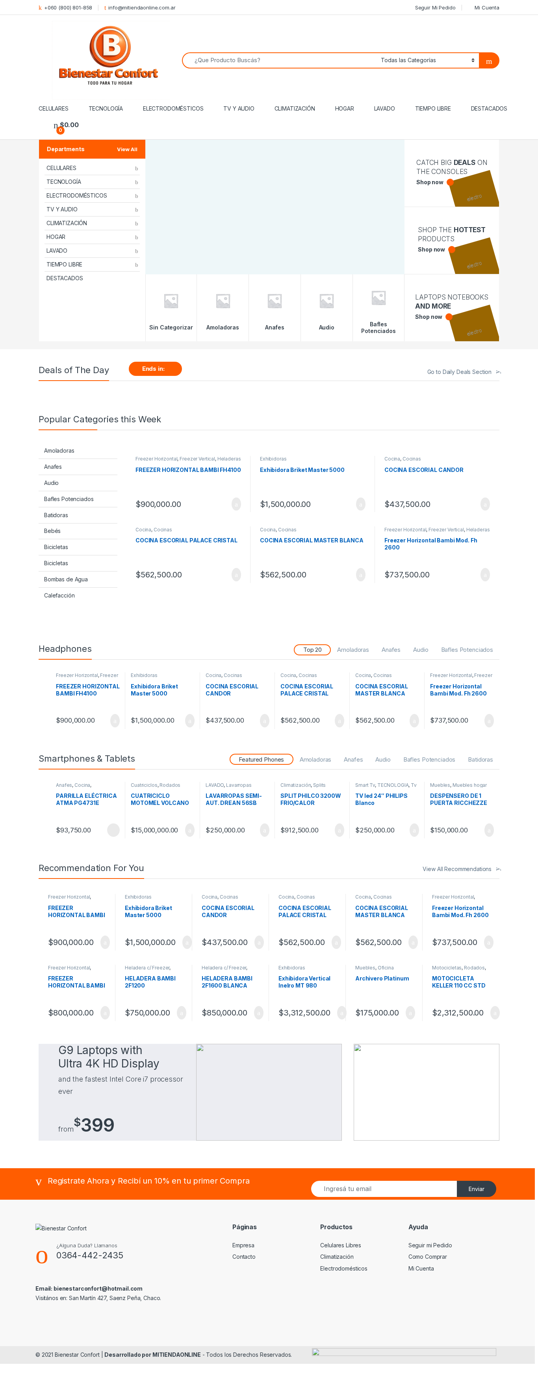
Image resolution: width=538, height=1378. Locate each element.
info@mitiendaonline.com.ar (141, 7)
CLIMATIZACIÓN (295, 108)
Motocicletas (447, 968)
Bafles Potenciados (68, 499)
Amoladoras (59, 450)
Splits (319, 785)
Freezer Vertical (197, 459)
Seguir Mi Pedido (435, 7)
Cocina (392, 459)
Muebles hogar (470, 785)
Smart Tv (365, 785)
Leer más (113, 830)
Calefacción (59, 595)
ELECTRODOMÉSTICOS (173, 108)
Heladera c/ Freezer (147, 968)
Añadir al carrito (233, 504)
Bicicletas (56, 547)
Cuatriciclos (144, 785)
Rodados (170, 785)
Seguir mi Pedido (430, 1245)
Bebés (52, 530)
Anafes (53, 466)
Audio (51, 482)
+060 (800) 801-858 (68, 7)
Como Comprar (427, 1256)
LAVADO (384, 108)
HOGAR (344, 108)
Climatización (295, 785)
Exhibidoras (273, 459)
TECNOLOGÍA (106, 108)
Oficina (386, 968)
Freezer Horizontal (156, 459)
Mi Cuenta (487, 7)
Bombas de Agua (66, 579)
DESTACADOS (489, 108)
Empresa (243, 1245)
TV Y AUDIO (238, 108)
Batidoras (56, 515)
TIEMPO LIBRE (433, 108)
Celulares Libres (340, 1245)
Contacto (244, 1256)
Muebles (440, 785)
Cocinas (412, 459)
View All (127, 149)
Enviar (476, 1189)
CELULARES (54, 108)
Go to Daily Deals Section (459, 371)
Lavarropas (239, 785)
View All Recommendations (457, 869)
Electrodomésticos (343, 1268)
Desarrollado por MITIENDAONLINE (152, 1354)
